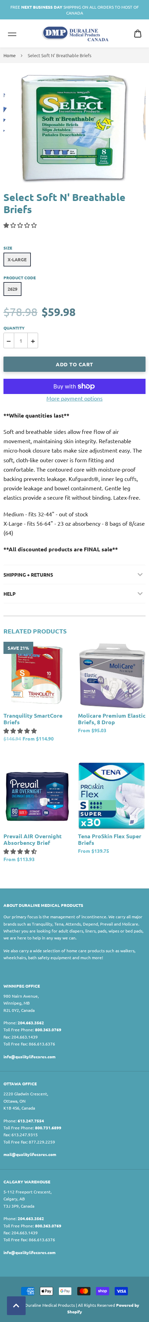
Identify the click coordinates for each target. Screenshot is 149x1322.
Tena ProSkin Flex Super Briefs (109, 839)
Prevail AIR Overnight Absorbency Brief (32, 839)
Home (9, 55)
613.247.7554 (31, 1120)
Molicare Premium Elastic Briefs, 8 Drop (112, 718)
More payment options (74, 398)
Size (7, 248)
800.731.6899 (48, 1127)
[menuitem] (138, 33)
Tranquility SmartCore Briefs (32, 718)
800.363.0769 (48, 1029)
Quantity (14, 328)
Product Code (19, 277)
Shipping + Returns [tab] (28, 574)
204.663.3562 (31, 1022)
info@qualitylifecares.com (29, 1056)
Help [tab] (9, 593)
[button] (20, 224)
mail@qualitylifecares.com (29, 1154)
